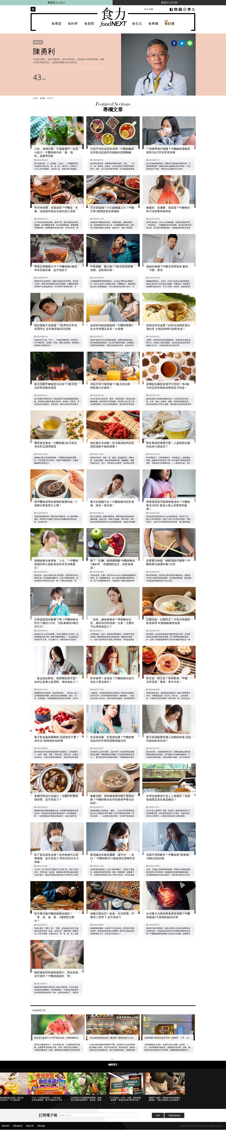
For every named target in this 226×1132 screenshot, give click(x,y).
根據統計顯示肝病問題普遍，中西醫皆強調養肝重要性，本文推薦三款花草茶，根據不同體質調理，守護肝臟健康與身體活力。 (56, 460)
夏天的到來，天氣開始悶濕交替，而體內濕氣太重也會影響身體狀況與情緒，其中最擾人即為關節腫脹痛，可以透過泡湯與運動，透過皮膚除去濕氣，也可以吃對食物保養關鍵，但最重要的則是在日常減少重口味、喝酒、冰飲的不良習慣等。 (168, 757)
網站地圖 (41, 1128)
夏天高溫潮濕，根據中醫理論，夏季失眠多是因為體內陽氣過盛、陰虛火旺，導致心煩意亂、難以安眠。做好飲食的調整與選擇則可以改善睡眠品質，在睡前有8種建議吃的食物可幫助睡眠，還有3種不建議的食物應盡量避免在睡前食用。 (112, 522)
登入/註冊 (148, 9)
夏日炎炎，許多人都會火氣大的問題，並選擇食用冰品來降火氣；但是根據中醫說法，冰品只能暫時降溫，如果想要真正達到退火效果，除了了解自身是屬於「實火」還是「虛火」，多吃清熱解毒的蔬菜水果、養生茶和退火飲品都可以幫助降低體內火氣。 (56, 580)
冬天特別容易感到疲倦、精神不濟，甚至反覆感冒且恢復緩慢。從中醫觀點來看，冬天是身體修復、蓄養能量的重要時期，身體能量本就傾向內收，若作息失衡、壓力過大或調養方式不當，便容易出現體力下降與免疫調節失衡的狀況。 (56, 227)
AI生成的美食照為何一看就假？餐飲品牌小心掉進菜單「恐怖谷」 (64, 1038)
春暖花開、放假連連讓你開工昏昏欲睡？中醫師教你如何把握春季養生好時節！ (112, 799)
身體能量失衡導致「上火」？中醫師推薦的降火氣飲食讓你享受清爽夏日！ (56, 564)
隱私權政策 (17, 1128)
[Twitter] (182, 44)
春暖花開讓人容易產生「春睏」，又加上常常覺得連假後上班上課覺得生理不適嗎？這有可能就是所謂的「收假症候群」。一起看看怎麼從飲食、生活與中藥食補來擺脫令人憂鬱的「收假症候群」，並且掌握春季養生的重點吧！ (112, 816)
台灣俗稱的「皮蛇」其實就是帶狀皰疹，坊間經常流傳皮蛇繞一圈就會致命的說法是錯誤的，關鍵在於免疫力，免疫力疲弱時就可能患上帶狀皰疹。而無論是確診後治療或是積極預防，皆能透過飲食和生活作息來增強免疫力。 (112, 639)
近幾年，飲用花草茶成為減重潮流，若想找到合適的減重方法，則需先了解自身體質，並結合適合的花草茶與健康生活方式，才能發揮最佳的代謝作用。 (168, 343)
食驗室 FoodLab (56, 2)
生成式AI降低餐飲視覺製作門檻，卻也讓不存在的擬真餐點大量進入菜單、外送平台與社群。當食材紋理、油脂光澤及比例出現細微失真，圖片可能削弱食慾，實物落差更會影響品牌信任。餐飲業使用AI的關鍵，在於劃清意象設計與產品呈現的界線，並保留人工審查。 (57, 1050)
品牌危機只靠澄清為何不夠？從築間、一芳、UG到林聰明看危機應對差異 (123, 1038)
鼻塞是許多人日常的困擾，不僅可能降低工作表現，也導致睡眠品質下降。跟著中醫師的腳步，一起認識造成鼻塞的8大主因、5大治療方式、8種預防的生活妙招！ (56, 637)
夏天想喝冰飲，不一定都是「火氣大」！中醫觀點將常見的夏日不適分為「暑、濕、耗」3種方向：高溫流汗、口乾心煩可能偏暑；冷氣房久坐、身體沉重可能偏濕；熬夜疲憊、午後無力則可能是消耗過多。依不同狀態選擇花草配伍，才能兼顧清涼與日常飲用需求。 (56, 169)
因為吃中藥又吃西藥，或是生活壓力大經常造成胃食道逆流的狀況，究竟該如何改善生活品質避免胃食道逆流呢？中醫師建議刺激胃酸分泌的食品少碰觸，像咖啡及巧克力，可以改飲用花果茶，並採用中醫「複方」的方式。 (168, 933)
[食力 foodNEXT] (113, 17)
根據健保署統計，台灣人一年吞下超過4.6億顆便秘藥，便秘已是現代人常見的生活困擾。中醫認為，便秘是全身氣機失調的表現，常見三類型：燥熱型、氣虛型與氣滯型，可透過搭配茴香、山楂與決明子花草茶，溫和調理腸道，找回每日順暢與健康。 (168, 286)
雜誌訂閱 (30, 1128)
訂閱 (158, 1117)
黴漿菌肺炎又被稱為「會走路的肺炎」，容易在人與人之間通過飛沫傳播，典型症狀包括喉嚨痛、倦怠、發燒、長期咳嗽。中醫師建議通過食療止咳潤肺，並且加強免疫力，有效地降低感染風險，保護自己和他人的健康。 (56, 698)
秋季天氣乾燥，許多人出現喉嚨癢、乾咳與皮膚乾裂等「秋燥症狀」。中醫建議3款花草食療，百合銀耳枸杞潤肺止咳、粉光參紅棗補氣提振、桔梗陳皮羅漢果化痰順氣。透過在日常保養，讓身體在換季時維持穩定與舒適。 (168, 227)
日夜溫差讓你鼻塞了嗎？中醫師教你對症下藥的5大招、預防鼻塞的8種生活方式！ (56, 623)
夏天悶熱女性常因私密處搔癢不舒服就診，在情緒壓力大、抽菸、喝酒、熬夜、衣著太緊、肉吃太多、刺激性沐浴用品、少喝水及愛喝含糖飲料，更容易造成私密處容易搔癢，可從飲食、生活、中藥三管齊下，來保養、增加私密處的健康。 (56, 757)
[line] (190, 42)
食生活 (137, 24)
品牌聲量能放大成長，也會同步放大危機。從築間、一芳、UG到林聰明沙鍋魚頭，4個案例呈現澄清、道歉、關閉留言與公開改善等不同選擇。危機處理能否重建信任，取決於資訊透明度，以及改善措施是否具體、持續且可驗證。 (112, 1050)
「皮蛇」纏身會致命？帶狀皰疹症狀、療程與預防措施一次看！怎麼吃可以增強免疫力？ (112, 623)
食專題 (56, 24)
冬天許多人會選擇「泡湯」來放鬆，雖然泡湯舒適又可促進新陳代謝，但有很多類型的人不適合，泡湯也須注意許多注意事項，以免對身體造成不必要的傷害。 (168, 813)
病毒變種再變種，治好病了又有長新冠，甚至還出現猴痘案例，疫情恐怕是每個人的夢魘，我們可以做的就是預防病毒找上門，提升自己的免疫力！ (112, 931)
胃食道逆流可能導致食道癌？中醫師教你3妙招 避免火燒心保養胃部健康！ (168, 505)
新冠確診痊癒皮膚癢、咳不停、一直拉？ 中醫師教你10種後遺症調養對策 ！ (112, 858)
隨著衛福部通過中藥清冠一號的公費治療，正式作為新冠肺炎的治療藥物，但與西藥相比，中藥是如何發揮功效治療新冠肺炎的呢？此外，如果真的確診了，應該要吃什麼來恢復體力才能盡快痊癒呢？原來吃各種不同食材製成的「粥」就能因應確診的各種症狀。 (56, 992)
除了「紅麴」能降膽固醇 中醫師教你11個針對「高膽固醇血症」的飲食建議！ (112, 564)
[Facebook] (174, 44)
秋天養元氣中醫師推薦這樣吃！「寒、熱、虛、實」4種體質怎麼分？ (54, 917)
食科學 (73, 24)
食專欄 (153, 24)
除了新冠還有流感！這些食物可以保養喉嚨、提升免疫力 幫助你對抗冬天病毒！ (56, 858)
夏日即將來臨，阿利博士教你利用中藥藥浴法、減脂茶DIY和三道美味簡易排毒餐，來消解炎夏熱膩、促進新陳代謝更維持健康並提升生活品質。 (168, 578)
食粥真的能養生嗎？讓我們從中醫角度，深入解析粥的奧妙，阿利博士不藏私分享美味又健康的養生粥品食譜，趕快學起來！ (56, 519)
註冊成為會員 (174, 1117)
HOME (35, 98)
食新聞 (89, 24)
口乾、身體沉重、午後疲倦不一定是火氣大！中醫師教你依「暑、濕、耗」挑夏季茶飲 (56, 152)
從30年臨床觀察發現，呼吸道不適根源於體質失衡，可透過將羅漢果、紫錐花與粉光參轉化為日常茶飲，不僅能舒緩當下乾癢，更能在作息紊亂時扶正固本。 (168, 166)
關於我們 (5, 1128)
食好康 (169, 24)
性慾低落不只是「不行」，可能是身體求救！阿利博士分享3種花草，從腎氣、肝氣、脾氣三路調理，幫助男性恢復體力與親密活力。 (56, 343)
